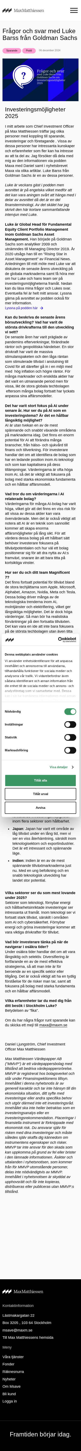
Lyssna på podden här (21, 308)
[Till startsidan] (28, 10)
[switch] (70, 724)
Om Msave (11, 1386)
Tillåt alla (40, 780)
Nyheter (9, 1379)
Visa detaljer (59, 767)
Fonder (8, 1364)
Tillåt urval (40, 794)
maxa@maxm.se (53, 1025)
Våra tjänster (13, 1357)
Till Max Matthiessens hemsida (27, 1337)
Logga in (9, 1401)
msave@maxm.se (17, 1330)
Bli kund (9, 1394)
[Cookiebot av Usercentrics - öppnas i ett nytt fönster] (58, 639)
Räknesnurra (13, 1372)
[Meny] (74, 10)
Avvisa (40, 807)
